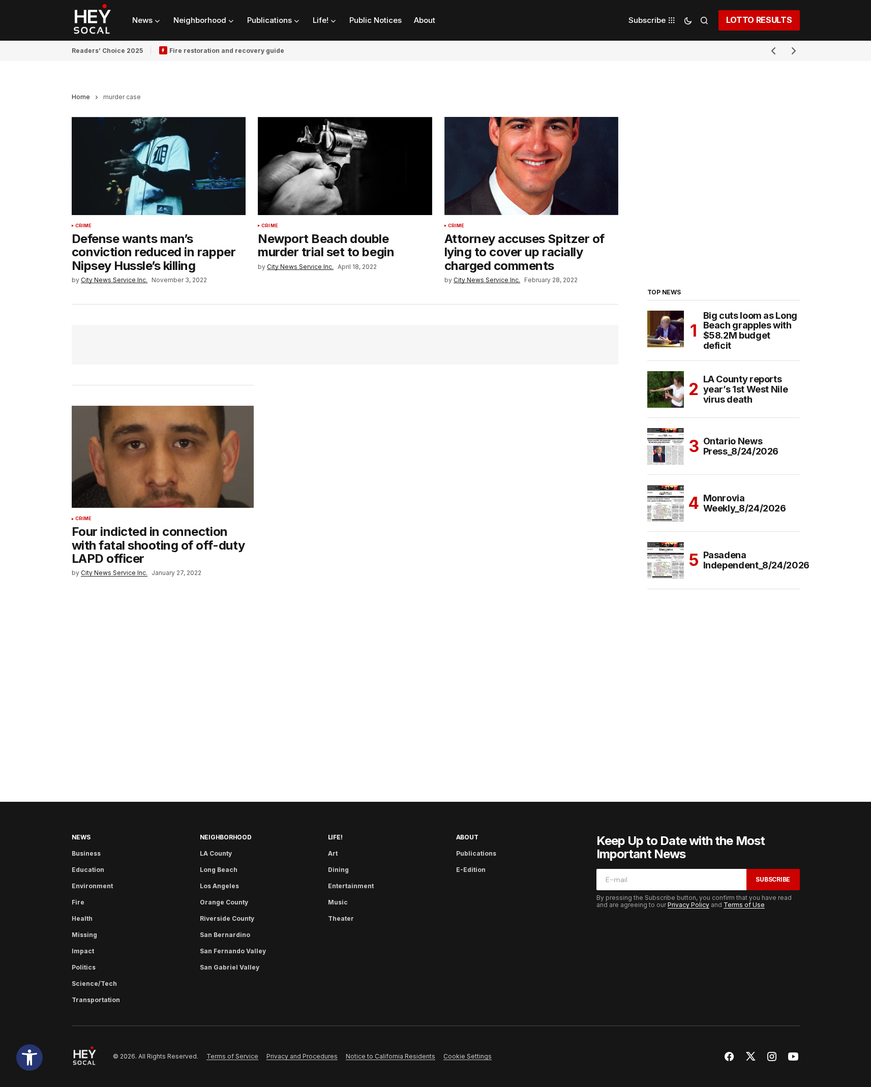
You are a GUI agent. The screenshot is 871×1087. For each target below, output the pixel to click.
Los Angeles (219, 886)
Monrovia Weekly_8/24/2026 (744, 503)
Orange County (224, 902)
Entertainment (351, 886)
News (81, 837)
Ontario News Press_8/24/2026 (741, 446)
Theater (341, 918)
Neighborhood (226, 837)
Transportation (96, 1000)
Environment (92, 886)
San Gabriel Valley (229, 967)
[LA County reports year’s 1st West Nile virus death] (665, 389)
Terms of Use (744, 905)
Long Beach (218, 869)
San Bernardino (225, 935)
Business (86, 853)
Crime (83, 225)
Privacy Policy (688, 905)
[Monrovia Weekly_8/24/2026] (665, 503)
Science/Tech (94, 983)
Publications (476, 853)
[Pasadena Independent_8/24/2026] (665, 560)
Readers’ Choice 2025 (107, 50)
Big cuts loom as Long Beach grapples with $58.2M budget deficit (750, 331)
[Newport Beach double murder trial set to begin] (345, 166)
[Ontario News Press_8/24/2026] (665, 446)
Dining (338, 869)
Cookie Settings (467, 1056)
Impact (83, 951)
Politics (84, 967)
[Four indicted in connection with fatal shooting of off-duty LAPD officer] (163, 457)
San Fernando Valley (233, 951)
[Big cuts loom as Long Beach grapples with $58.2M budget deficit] (665, 329)
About (467, 837)
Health (82, 918)
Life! (335, 837)
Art (333, 853)
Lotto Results (759, 20)
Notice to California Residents (390, 1056)
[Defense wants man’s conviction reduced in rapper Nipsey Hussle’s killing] (159, 166)
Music (338, 902)
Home (81, 97)
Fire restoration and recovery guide (226, 50)
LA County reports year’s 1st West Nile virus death (745, 389)
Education (88, 869)
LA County (216, 853)
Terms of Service (232, 1056)
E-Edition (471, 869)
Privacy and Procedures (302, 1056)
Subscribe (773, 879)
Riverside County (227, 918)
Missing (84, 935)
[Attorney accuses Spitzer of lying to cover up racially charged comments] (531, 166)
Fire (78, 902)
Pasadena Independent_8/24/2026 (756, 560)
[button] (29, 1057)
